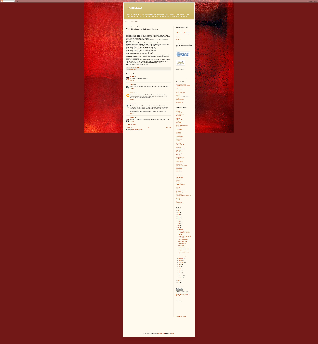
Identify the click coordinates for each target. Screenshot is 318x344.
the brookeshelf (178, 122)
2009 (178, 221)
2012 (178, 216)
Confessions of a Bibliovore (180, 184)
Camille (132, 84)
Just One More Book (179, 146)
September (181, 262)
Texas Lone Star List (179, 102)
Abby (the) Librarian (179, 177)
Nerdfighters (178, 91)
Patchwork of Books (179, 155)
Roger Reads (178, 160)
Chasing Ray (178, 181)
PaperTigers (178, 95)
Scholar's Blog (178, 196)
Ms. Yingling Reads (179, 151)
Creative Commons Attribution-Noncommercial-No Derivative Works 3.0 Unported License (183, 294)
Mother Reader (178, 150)
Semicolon (178, 198)
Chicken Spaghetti (179, 129)
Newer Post (129, 127)
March (180, 274)
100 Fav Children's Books (180, 92)
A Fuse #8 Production (179, 137)
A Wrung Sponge (179, 169)
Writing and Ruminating (180, 203)
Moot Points (134, 21)
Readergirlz (178, 98)
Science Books (181, 247)
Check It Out (178, 128)
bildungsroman (178, 115)
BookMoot (178, 39)
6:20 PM (132, 113)
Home (126, 21)
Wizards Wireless (179, 202)
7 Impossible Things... (180, 162)
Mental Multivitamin (179, 192)
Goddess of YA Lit (179, 139)
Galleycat (177, 188)
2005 (178, 280)
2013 (178, 214)
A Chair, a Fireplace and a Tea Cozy (182, 125)
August (180, 264)
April (180, 272)
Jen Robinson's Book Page (180, 144)
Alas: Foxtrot (181, 245)
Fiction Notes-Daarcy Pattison (181, 185)
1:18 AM (132, 80)
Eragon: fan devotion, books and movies (184, 237)
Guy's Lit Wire (178, 143)
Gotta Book (178, 140)
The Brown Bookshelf (179, 123)
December (181, 229)
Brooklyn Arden (178, 121)
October (180, 260)
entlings (131, 69)
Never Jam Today (179, 153)
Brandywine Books (179, 178)
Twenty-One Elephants (183, 252)
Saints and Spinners (179, 161)
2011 (178, 218)
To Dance (180, 254)
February (181, 275)
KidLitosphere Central (181, 84)
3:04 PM (132, 99)
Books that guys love (183, 239)
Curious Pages (178, 132)
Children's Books (179, 130)
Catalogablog (178, 180)
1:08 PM (132, 88)
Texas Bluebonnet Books (180, 99)
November (181, 258)
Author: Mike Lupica (182, 256)
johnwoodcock (161, 333)
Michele (132, 76)
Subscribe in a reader (181, 316)
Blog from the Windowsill (180, 116)
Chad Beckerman (179, 194)
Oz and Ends (178, 154)
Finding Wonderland (179, 136)
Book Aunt (178, 118)
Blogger (172, 333)
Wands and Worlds (179, 164)
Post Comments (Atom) (137, 129)
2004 (178, 282)
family (135, 69)
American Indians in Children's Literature (183, 85)
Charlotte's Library (179, 126)
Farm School (178, 187)
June (180, 268)
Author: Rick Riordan (183, 241)
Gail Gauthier (133, 93)
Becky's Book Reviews (180, 114)
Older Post (168, 127)
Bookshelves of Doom (179, 119)
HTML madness (182, 243)
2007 (178, 225)
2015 (178, 210)
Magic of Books (178, 147)
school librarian (183, 44)
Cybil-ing (180, 234)
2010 (178, 220)
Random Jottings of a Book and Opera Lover (183, 195)
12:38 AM (132, 121)
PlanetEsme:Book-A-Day (180, 157)
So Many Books (178, 199)
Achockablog (178, 111)
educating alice (178, 133)
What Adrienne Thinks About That (181, 165)
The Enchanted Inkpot (179, 135)
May (180, 270)
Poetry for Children (179, 158)
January (181, 277)
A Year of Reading (179, 171)
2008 (178, 223)
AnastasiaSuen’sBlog (179, 112)
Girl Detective (178, 191)
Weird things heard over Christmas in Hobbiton (184, 232)
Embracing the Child (179, 89)
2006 (178, 227)
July (180, 266)
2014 (178, 212)
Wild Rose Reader (179, 168)
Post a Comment (132, 124)
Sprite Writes (178, 201)
